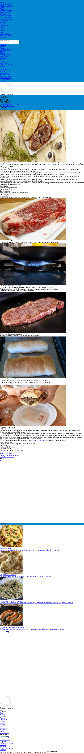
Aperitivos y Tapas (6, 4)
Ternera (2, 460)
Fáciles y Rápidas (5, 16)
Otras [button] (1, 60)
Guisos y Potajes (5, 17)
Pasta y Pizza (4, 27)
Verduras (3, 37)
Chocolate (3, 716)
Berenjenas (3, 728)
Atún (1, 726)
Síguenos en (4, 734)
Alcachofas (3, 719)
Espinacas (3, 729)
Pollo (1, 713)
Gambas (2, 723)
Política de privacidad (7, 743)
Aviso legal (3, 741)
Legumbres (3, 20)
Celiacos (3, 9)
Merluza (2, 715)
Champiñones (4, 733)
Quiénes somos (5, 740)
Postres (2, 30)
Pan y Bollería (4, 25)
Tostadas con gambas (7, 453)
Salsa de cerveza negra (39, 440)
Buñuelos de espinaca (7, 457)
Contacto (3, 750)
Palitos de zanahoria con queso (10, 455)
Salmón (2, 731)
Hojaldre (3, 721)
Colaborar (3, 745)
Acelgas (2, 718)
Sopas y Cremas (5, 34)
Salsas (2, 32)
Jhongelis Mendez (8, 106)
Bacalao (2, 724)
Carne (2, 7)
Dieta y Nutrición (5, 12)
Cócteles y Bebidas (6, 11)
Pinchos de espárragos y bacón (10, 452)
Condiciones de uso (6, 748)
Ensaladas (3, 14)
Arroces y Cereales (6, 6)
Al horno (3, 2)
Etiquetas (3, 711)
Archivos (3, 746)
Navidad (3, 24)
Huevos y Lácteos (6, 19)
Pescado (2, 29)
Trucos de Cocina (5, 35)
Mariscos (3, 22)
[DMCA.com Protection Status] (52, 752)
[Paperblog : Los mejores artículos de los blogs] (5, 633)
